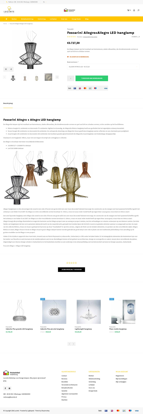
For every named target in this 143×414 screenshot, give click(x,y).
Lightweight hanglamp (49, 329)
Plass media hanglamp (84, 329)
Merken (14, 19)
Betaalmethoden (67, 388)
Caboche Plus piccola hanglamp (18, 329)
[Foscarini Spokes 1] (124, 312)
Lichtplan (53, 19)
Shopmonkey (45, 411)
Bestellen (65, 382)
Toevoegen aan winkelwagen (91, 78)
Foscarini (70, 29)
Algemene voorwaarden (70, 394)
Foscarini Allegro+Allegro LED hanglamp (21, 23)
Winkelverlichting (27, 19)
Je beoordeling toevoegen (71, 269)
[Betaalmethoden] (69, 88)
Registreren (120, 376)
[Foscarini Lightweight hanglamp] (55, 312)
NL (44, 2)
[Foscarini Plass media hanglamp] (90, 312)
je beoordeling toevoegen (90, 37)
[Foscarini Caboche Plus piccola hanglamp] (21, 312)
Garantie (64, 391)
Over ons (64, 19)
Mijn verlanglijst (121, 382)
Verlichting (41, 19)
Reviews (64, 379)
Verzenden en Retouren (69, 385)
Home (5, 23)
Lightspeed (31, 411)
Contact (64, 376)
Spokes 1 (113, 329)
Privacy (64, 397)
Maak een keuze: (72, 62)
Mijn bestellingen (121, 379)
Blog (86, 19)
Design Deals (76, 19)
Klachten (64, 400)
